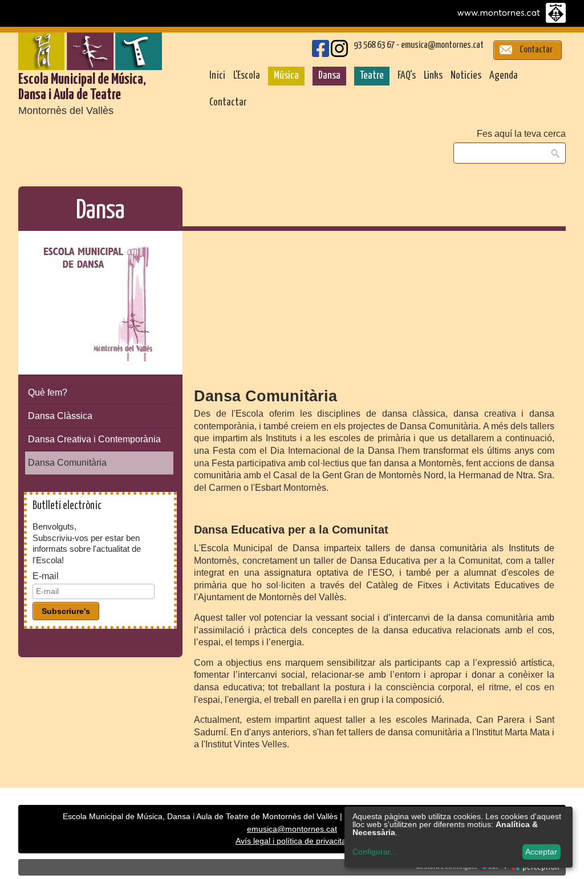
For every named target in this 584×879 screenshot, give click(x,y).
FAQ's (407, 76)
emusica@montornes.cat (442, 45)
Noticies (466, 76)
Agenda (503, 76)
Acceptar (541, 851)
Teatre (372, 76)
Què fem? (47, 392)
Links (433, 76)
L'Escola (246, 76)
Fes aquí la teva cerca (521, 134)
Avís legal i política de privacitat (292, 841)
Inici (217, 76)
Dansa (329, 76)
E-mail (46, 576)
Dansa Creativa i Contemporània (94, 439)
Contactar (227, 102)
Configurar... (374, 852)
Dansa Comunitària (67, 462)
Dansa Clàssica (60, 416)
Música (286, 76)
